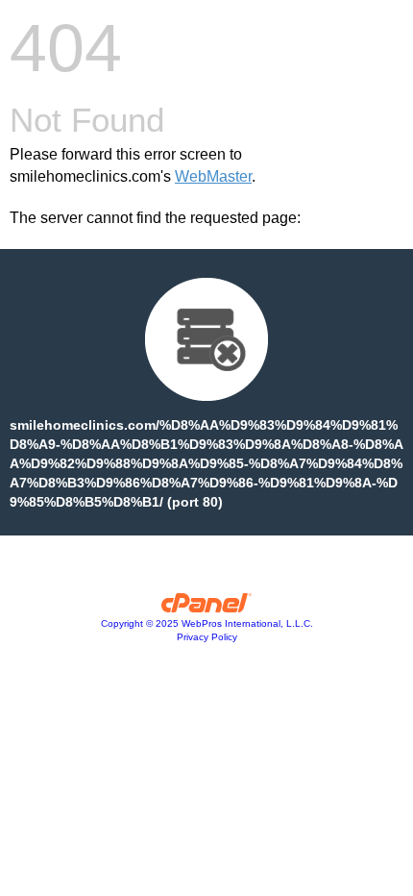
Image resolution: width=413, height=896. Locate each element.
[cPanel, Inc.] (207, 607)
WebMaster (213, 176)
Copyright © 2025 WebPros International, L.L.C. (207, 623)
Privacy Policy (207, 637)
